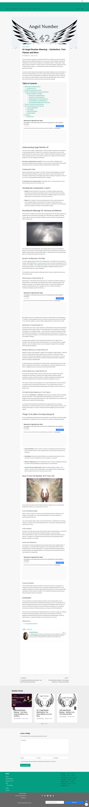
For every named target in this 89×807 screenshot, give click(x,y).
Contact (39, 8)
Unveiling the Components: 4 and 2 (33, 90)
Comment (23, 740)
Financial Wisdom (31, 113)
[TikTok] (80, 9)
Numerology (10, 785)
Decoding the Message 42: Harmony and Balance (36, 91)
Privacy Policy (22, 793)
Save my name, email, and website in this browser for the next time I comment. (39, 761)
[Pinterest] (77, 9)
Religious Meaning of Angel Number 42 (38, 99)
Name (22, 757)
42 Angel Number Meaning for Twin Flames (39, 102)
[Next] (75, 708)
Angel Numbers (14, 8)
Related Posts (30, 116)
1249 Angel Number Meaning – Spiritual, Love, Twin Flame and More (67, 712)
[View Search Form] (82, 1)
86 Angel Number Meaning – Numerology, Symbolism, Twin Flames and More (59, 680)
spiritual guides (47, 163)
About (34, 8)
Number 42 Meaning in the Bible (34, 93)
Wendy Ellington (26, 55)
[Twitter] (75, 9)
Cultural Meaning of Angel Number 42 (38, 100)
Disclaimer (23, 797)
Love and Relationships (32, 107)
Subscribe (74, 802)
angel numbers (46, 61)
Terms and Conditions (20, 795)
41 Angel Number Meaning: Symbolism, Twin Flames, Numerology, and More (31, 680)
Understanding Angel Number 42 (32, 86)
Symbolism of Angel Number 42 (36, 97)
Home (7, 8)
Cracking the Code (31, 88)
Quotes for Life (23, 8)
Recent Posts (29, 629)
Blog (7, 783)
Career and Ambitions (32, 111)
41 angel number (41, 263)
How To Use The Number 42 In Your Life (34, 106)
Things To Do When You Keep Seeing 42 (34, 104)
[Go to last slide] (14, 708)
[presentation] (22, 700)
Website (56, 757)
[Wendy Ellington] (25, 636)
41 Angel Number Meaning (30, 623)
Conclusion (27, 114)
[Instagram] (47, 795)
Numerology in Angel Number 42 (37, 95)
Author (24, 629)
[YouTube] (82, 9)
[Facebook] (63, 632)
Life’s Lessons (30, 109)
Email (39, 757)
